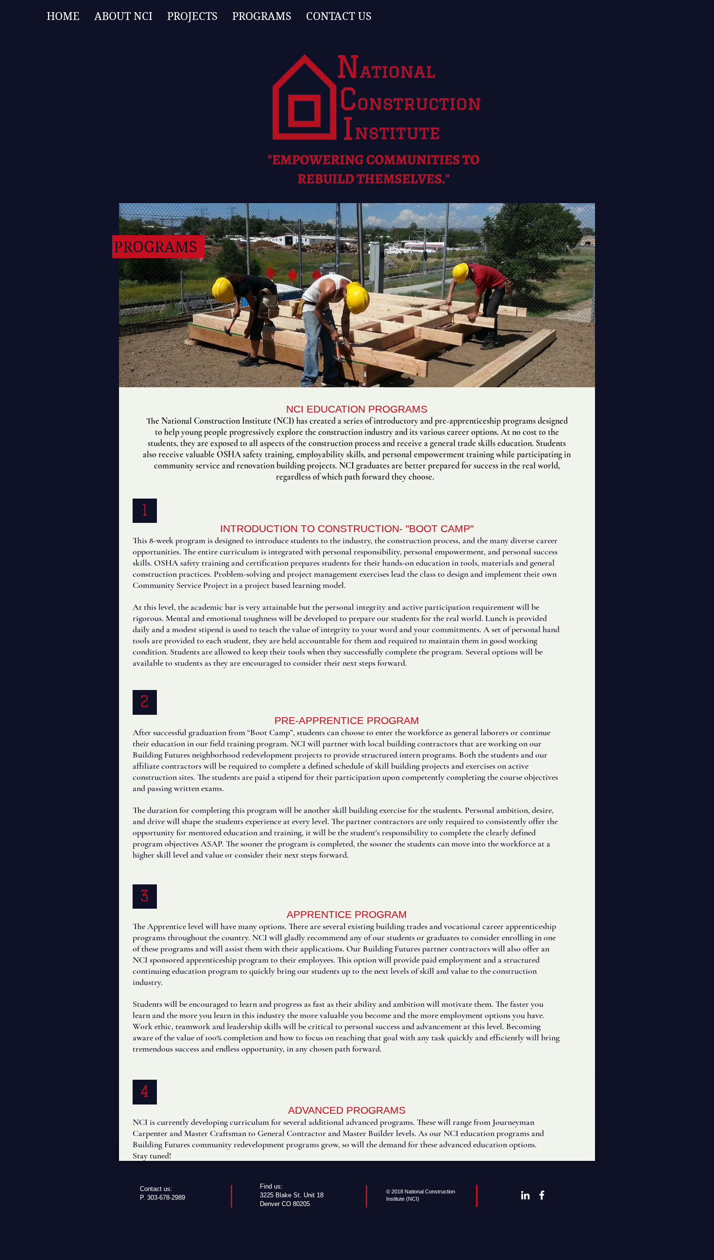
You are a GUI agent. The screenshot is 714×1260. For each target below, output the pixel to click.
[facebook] (542, 1195)
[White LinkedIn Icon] (525, 1195)
